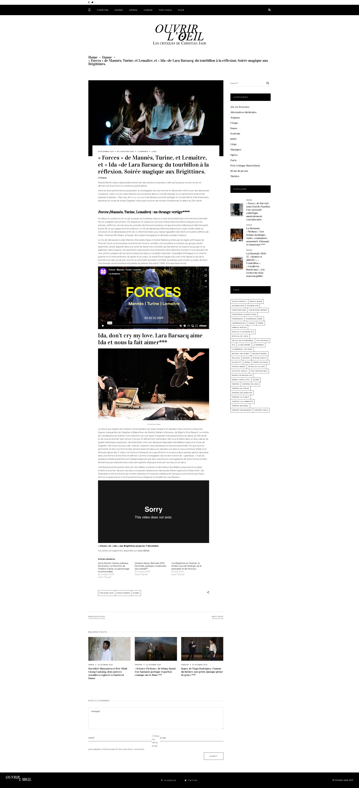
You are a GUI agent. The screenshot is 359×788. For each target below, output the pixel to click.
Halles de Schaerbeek (243, 340)
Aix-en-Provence (239, 106)
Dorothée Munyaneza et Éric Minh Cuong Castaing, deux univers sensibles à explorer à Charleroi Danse (107, 673)
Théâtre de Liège (250, 384)
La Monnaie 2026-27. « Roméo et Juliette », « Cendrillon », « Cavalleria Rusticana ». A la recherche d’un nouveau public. (256, 265)
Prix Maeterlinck (259, 371)
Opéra (233, 154)
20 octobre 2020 (199, 665)
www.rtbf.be (143, 550)
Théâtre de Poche (240, 388)
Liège (233, 144)
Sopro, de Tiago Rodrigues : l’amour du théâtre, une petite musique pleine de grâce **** (202, 672)
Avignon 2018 (238, 306)
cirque (251, 323)
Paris (233, 160)
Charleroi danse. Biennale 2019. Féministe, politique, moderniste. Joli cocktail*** (151, 566)
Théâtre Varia (261, 410)
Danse (107, 57)
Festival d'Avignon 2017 (243, 332)
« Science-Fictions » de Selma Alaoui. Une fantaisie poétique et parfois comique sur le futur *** (155, 672)
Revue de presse (239, 170)
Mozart (246, 358)
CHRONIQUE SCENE (254, 319)
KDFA (233, 138)
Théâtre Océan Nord (242, 410)
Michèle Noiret (259, 353)
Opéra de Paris (260, 362)
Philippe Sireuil (240, 371)
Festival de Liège (240, 336)
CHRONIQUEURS (239, 323)
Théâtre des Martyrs (242, 393)
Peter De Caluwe (256, 367)
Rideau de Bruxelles (242, 375)
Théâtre (138, 665)
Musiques (235, 149)
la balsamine (244, 345)
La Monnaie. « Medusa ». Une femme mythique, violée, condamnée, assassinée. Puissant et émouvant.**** (257, 236)
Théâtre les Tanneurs (242, 401)
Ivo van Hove (262, 340)
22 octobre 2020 (105, 665)
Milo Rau (236, 358)
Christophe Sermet (258, 310)
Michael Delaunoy (241, 353)
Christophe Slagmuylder (244, 314)
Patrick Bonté (123, 593)
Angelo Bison (256, 301)
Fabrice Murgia (239, 327)
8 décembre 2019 (106, 151)
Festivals (235, 133)
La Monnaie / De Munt (242, 349)
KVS (233, 345)
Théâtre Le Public (240, 397)
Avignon (235, 117)
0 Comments (142, 151)
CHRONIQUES (237, 319)
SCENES (136, 593)
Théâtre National (240, 406)
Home (92, 57)
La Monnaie (258, 345)
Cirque (234, 122)
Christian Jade (127, 151)
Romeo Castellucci (241, 380)
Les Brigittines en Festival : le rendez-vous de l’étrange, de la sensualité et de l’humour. (186, 566)
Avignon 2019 (252, 306)
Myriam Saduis (260, 358)
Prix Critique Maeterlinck (245, 165)
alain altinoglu (239, 301)
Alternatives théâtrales (243, 112)
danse (261, 323)
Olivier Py (237, 362)
